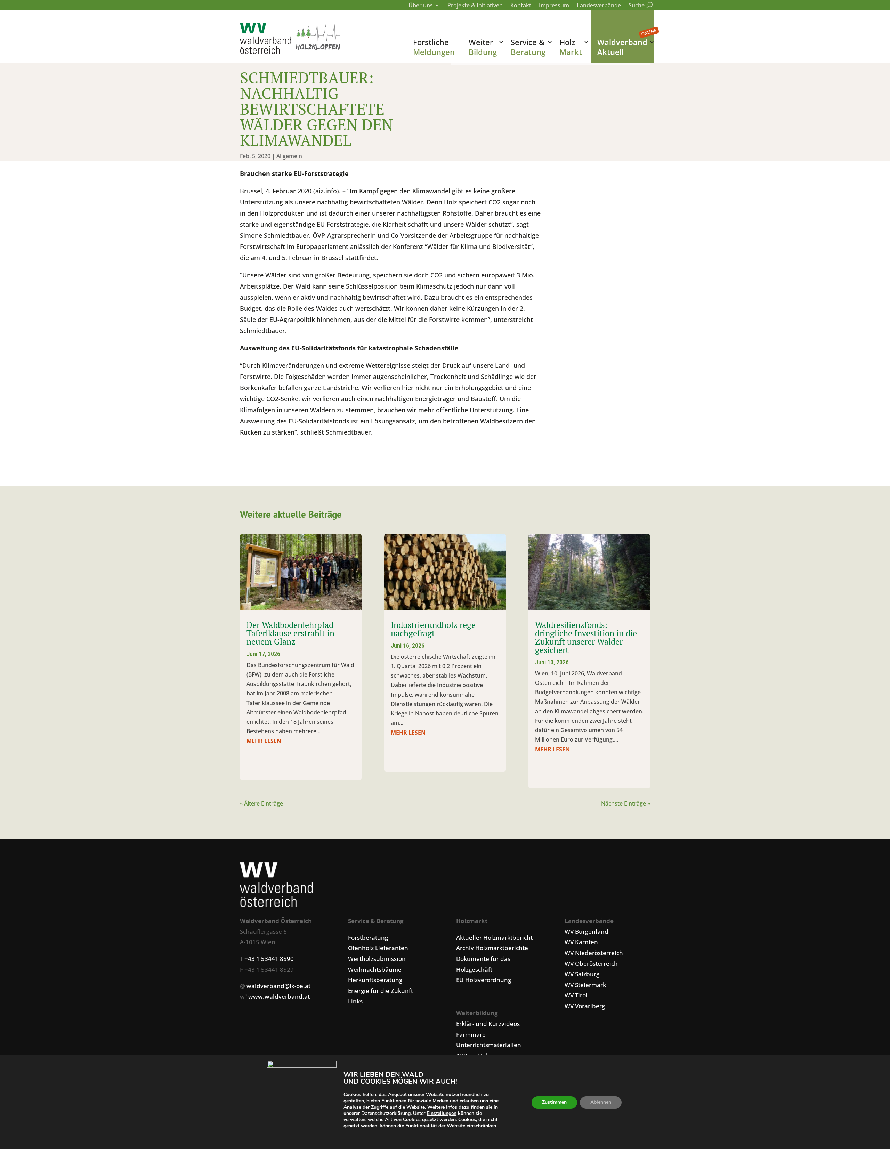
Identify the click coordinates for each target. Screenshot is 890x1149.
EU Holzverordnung (483, 980)
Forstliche (434, 47)
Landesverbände (599, 6)
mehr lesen (263, 741)
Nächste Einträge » (625, 803)
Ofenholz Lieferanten (378, 948)
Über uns (420, 6)
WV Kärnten (581, 942)
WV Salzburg (582, 974)
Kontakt (520, 6)
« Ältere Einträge (261, 803)
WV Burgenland (586, 932)
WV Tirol (576, 995)
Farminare (471, 1034)
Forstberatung (368, 937)
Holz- (570, 47)
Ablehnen (600, 1102)
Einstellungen (441, 1113)
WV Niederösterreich (594, 953)
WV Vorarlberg (585, 1006)
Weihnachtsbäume (375, 969)
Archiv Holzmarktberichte (492, 948)
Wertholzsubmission (377, 959)
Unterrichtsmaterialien (488, 1045)
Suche (639, 6)
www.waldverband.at (279, 997)
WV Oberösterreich (591, 964)
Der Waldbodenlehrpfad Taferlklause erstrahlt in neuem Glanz (290, 633)
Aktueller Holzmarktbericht (494, 937)
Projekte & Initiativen (475, 6)
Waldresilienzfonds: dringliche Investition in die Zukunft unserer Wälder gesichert (586, 637)
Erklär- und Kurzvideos (488, 1024)
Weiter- (483, 47)
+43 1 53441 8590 (269, 959)
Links (355, 1001)
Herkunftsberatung (375, 980)
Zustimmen (554, 1102)
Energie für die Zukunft (380, 991)
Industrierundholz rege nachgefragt (433, 629)
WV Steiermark (585, 985)
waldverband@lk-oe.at (278, 986)
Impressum (554, 6)
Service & (528, 47)
